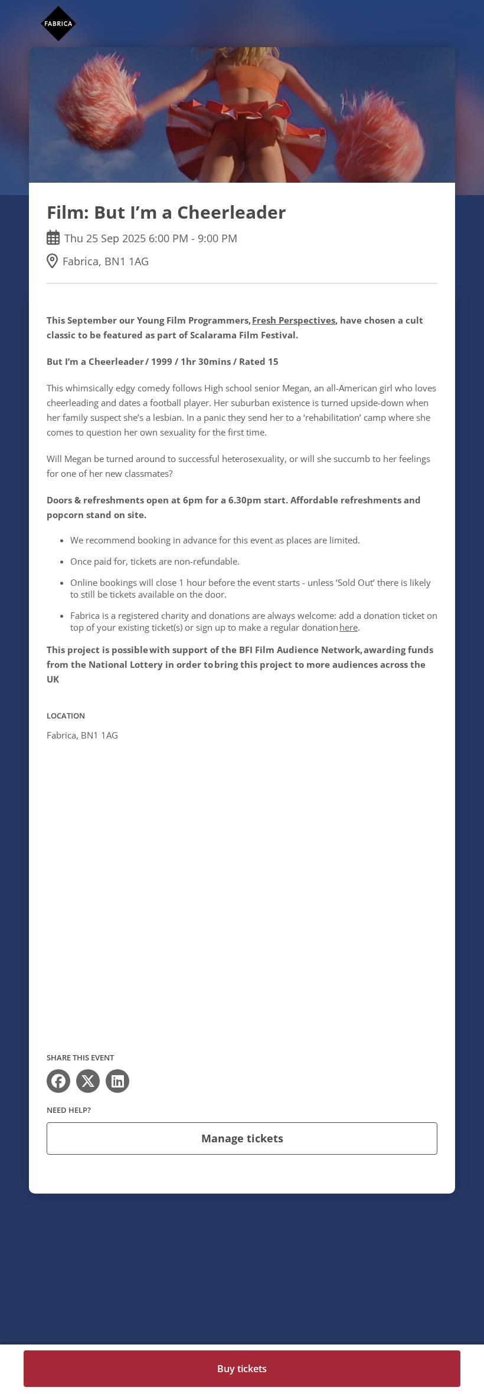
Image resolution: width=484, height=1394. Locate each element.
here (348, 627)
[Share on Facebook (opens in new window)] (58, 1081)
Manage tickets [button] (242, 1138)
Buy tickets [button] (242, 1368)
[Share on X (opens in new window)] (88, 1081)
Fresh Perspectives (293, 320)
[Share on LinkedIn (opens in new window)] (117, 1081)
